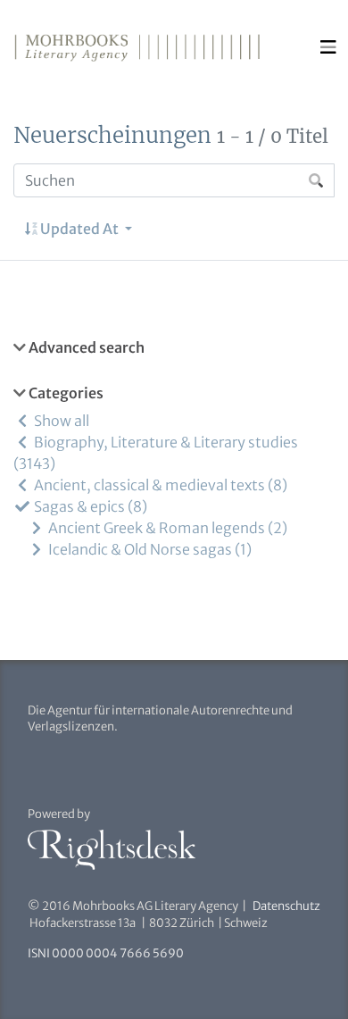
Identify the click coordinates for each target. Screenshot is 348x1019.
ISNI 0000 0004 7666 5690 (106, 953)
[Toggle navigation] (328, 47)
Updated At (79, 229)
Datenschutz (286, 906)
